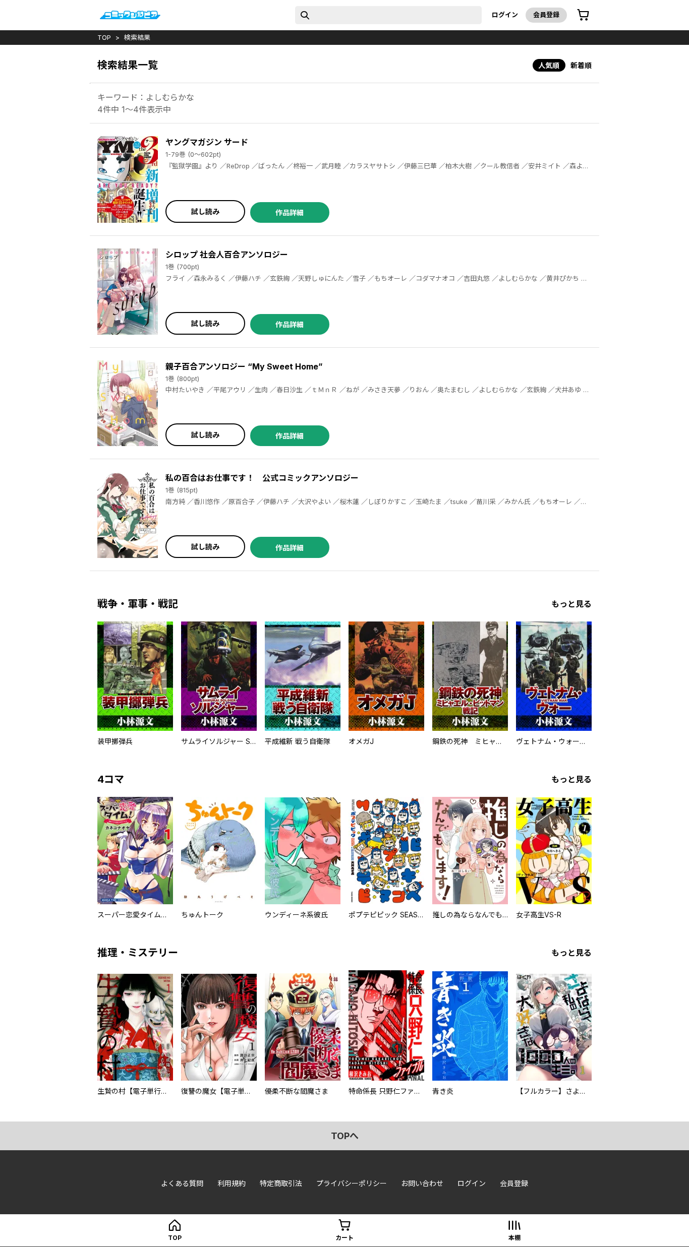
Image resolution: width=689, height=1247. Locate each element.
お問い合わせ (422, 1183)
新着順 (581, 65)
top (104, 37)
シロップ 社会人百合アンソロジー (226, 255)
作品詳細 (289, 212)
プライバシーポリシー (351, 1183)
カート (344, 1237)
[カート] (583, 15)
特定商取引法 (281, 1183)
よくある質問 (182, 1183)
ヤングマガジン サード (206, 142)
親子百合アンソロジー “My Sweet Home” (244, 366)
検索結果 (137, 37)
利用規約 (231, 1183)
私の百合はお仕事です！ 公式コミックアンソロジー (262, 478)
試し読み (205, 211)
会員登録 (546, 15)
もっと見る (571, 604)
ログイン (505, 15)
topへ (345, 1136)
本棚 (514, 1237)
